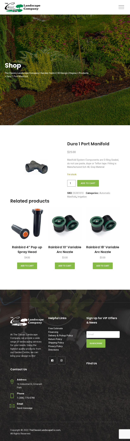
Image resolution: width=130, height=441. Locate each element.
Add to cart (88, 183)
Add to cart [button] (27, 266)
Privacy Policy (55, 346)
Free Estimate (55, 328)
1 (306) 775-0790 (26, 397)
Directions (53, 349)
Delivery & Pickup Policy (60, 335)
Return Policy (55, 339)
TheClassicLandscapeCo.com (44, 430)
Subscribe (96, 343)
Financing (53, 332)
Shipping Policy (56, 342)
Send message (24, 408)
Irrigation (82, 196)
